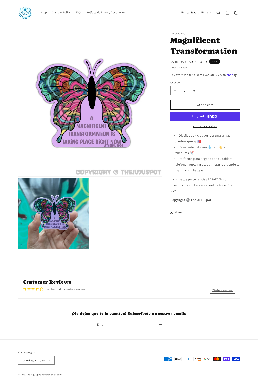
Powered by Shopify (51, 374)
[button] (218, 12)
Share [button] (178, 212)
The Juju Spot (33, 374)
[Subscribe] (160, 324)
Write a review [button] (222, 290)
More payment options (205, 125)
